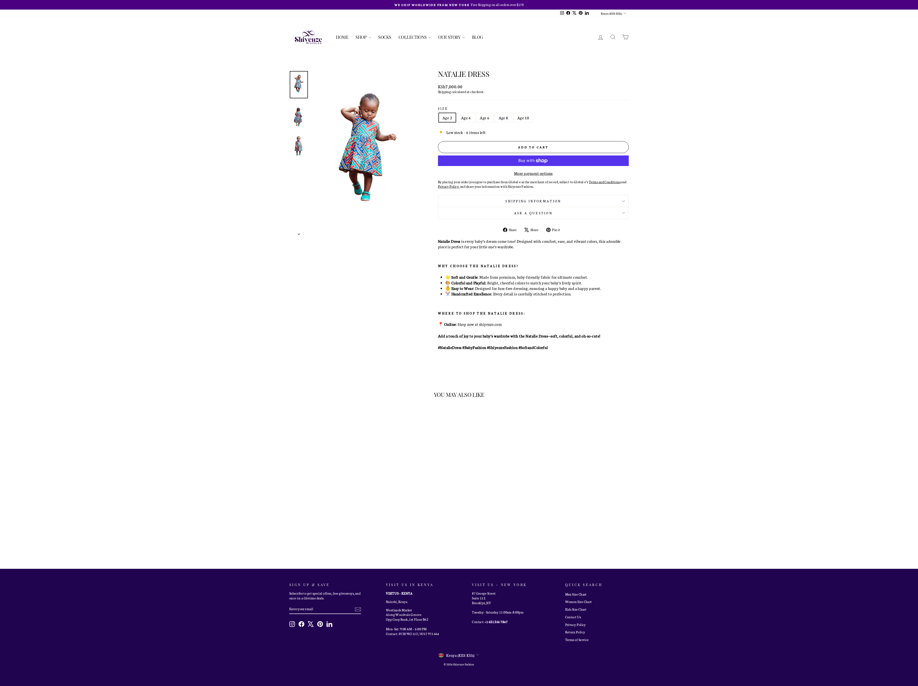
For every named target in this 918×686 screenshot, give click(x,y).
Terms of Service (577, 639)
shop (361, 37)
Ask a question (533, 213)
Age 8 (503, 117)
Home (342, 37)
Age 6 (484, 117)
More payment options (533, 173)
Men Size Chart (576, 594)
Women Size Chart (578, 601)
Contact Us (573, 616)
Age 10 (523, 117)
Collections (413, 37)
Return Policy (575, 632)
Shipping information (533, 201)
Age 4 (466, 117)
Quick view (330, 524)
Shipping (444, 91)
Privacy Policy (575, 624)
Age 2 (447, 117)
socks (384, 37)
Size (443, 108)
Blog (477, 37)
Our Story (449, 37)
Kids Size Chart (576, 609)
